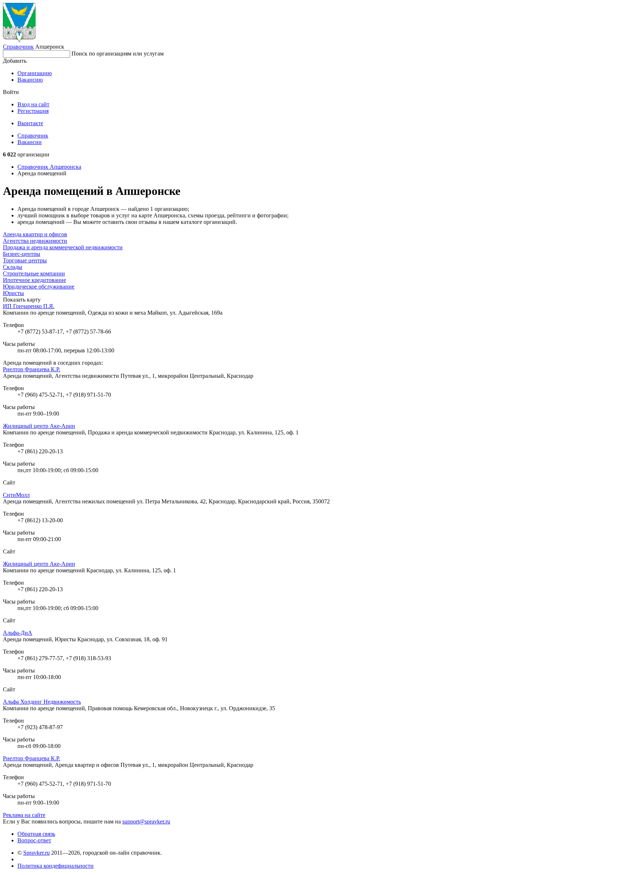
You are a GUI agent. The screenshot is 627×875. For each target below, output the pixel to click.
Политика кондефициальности (55, 866)
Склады (12, 267)
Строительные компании (34, 273)
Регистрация (33, 111)
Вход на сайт (33, 104)
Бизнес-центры (21, 254)
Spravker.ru (36, 853)
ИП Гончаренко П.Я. (28, 306)
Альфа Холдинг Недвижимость (42, 702)
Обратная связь (36, 834)
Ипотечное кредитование (34, 280)
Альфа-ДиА (17, 633)
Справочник (18, 47)
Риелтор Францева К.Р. (31, 369)
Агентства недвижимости (35, 241)
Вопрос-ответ (34, 840)
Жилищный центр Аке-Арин (39, 426)
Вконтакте (30, 123)
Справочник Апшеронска (49, 167)
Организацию (34, 73)
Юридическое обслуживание (38, 286)
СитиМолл (16, 495)
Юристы (13, 293)
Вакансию (30, 80)
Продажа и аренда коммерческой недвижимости (63, 247)
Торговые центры (25, 260)
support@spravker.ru (146, 821)
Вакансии (29, 142)
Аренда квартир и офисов (35, 234)
